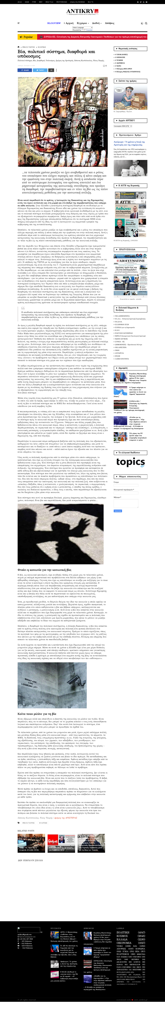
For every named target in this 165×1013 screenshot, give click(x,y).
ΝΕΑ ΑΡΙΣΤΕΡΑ (120, 347)
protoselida (138, 299)
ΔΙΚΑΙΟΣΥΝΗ (122, 962)
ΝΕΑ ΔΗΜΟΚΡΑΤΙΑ (122, 316)
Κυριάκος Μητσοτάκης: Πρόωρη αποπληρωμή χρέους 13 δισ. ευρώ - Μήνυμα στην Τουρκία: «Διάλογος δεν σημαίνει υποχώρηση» (130, 378)
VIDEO (120, 946)
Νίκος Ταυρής (28, 47)
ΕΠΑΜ (117, 356)
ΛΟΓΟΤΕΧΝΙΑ (136, 982)
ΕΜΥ (40, 2)
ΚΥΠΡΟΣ (137, 962)
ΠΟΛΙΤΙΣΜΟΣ (123, 954)
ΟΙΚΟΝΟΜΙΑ (124, 943)
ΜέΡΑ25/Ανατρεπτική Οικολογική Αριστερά (130, 336)
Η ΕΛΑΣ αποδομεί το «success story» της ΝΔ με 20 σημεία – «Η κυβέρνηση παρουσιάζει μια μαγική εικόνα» (64, 976)
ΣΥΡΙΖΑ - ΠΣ (120, 342)
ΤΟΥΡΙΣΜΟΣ (131, 984)
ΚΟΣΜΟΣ (122, 936)
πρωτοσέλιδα (124, 299)
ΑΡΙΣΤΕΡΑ (120, 982)
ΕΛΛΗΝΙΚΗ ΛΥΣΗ (122, 324)
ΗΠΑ (137, 951)
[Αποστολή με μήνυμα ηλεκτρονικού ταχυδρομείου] (51, 70)
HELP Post (49, 2)
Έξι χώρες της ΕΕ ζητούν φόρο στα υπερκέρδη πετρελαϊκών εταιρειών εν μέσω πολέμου (130, 437)
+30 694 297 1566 (26, 939)
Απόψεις (109, 23)
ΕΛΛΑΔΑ (122, 939)
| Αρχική (69, 23)
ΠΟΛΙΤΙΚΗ (42, 47)
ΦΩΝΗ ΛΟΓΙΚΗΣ (121, 339)
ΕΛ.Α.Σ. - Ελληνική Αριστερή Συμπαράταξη (130, 319)
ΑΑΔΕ (27, 2)
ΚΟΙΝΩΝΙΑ (140, 949)
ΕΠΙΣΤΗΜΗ (137, 970)
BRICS (139, 967)
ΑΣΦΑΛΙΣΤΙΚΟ (122, 970)
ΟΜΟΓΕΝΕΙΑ (121, 984)
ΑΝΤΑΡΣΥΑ (119, 353)
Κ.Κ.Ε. (117, 330)
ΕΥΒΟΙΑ (120, 965)
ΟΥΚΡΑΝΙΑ (137, 957)
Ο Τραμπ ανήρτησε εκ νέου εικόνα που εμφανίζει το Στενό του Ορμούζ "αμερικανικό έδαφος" (130, 391)
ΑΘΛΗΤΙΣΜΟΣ (122, 974)
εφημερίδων (133, 299)
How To (90, 2)
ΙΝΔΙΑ (119, 959)
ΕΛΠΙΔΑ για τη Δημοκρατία (125, 327)
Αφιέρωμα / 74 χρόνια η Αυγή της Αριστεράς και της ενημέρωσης (68, 964)
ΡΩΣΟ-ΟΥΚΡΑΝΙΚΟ (124, 967)
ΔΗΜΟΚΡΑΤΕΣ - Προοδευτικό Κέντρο (128, 344)
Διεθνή (96, 23)
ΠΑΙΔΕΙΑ (124, 957)
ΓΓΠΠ (34, 2)
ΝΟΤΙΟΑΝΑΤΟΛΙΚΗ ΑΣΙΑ (125, 972)
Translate (89, 30)
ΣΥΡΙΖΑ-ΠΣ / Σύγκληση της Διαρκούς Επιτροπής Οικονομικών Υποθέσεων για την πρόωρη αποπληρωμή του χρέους (130, 406)
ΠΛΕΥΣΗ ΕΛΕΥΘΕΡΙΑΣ (124, 333)
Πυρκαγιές (136, 974)
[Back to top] (159, 1008)
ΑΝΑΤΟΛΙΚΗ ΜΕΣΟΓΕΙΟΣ (126, 979)
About (20, 2)
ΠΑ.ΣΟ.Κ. (118, 322)
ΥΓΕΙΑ (125, 951)
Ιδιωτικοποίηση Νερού (134, 977)
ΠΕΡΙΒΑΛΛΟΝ (135, 965)
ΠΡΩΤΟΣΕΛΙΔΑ (61, 2)
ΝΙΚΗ (117, 350)
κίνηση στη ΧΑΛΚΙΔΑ (77, 2)
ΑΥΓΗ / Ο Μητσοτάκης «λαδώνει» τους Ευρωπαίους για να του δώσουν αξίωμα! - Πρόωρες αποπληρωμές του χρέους (64, 936)
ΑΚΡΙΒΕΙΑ (135, 959)
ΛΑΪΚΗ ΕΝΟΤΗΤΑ (122, 359)
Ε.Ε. (135, 946)
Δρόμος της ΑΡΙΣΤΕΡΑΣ (65, 818)
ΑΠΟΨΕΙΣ (121, 949)
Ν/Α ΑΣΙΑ (120, 977)
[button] (142, 23)
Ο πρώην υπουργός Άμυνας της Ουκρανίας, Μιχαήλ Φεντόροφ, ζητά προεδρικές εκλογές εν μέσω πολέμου (92, 37)
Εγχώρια (82, 23)
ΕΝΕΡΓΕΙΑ (141, 954)
